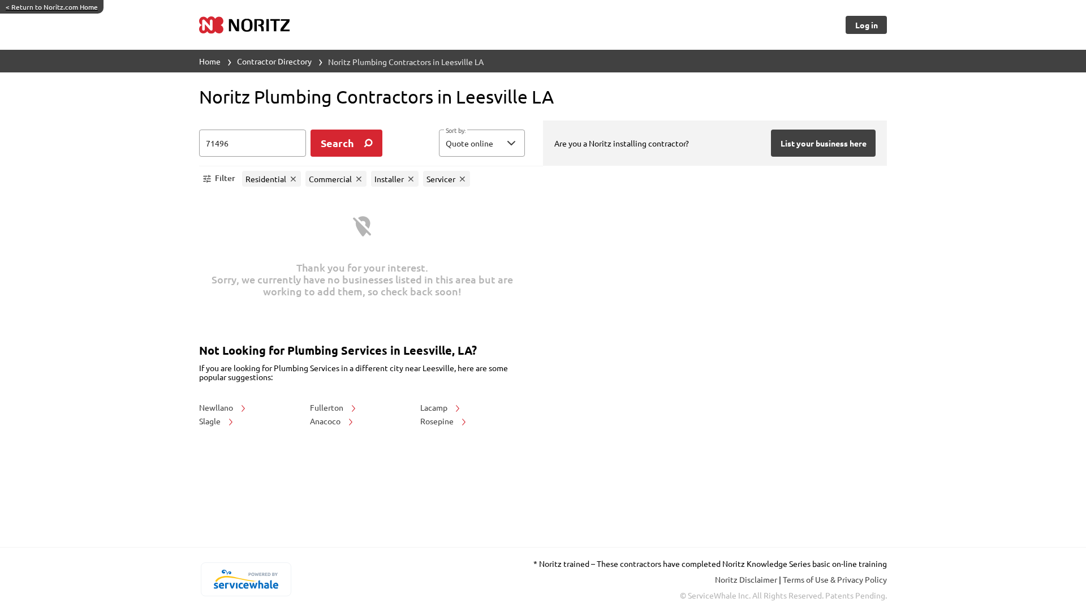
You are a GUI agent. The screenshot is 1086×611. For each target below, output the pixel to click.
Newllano (217, 407)
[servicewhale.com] (245, 579)
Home (210, 61)
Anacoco (326, 421)
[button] (482, 143)
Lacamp (434, 407)
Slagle (210, 421)
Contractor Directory (274, 61)
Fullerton (327, 407)
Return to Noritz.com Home (52, 6)
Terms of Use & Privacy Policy (835, 579)
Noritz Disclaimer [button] (747, 579)
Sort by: (456, 131)
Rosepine (437, 421)
